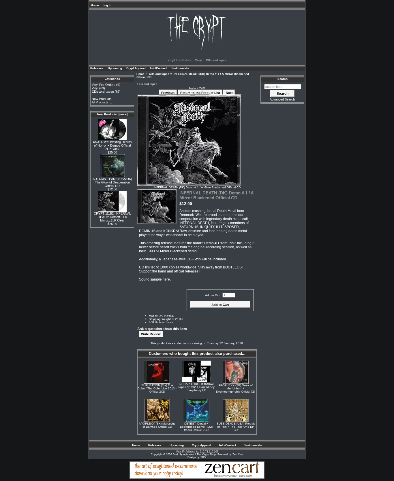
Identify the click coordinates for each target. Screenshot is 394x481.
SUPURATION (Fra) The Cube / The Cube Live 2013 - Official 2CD (157, 388)
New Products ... (103, 99)
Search (282, 78)
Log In (107, 5)
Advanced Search (282, 99)
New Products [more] (112, 114)
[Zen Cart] (197, 477)
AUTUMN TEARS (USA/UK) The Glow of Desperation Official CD (112, 182)
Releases (97, 68)
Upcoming (115, 68)
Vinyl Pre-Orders (179, 60)
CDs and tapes (159, 73)
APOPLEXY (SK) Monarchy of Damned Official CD (157, 425)
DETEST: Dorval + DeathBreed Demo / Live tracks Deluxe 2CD (196, 426)
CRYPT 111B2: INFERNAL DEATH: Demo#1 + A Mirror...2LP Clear (112, 217)
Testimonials (180, 68)
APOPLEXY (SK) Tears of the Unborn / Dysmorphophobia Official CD (235, 388)
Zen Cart (237, 454)
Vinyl (198, 60)
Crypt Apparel (136, 68)
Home (95, 5)
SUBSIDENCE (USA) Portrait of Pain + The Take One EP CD (236, 426)
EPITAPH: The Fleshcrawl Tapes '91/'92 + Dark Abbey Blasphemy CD (196, 387)
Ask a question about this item (162, 329)
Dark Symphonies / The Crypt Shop (194, 454)
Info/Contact (158, 68)
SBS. (203, 457)
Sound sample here (154, 279)
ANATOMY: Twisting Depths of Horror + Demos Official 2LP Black (112, 145)
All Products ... (102, 102)
